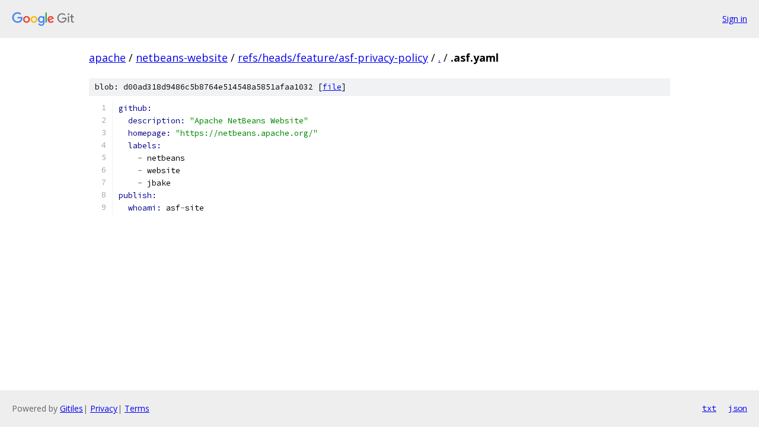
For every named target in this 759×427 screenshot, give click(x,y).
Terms (137, 408)
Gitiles (71, 408)
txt (709, 408)
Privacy (103, 408)
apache (107, 57)
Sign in (734, 18)
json (737, 408)
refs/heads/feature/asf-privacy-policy (333, 57)
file (332, 87)
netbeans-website (182, 57)
